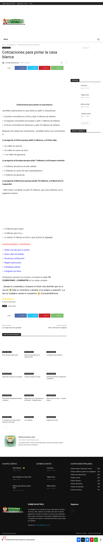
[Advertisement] (63, 22)
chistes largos (12, 306)
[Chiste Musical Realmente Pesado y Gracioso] (12, 389)
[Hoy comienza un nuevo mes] (6, 479)
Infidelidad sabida (12, 267)
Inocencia (84, 85)
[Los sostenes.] (34, 411)
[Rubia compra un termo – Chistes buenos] (56, 389)
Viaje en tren (85, 95)
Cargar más (85, 123)
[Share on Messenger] (87, 540)
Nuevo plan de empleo (14, 254)
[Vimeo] (97, 3)
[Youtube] (99, 3)
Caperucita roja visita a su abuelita (12, 377)
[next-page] (6, 427)
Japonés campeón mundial (32, 377)
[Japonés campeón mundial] (34, 367)
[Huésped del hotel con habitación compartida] (56, 367)
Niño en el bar (85, 104)
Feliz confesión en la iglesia (57, 328)
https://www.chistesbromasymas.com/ (28, 440)
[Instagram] (91, 3)
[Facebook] (88, 3)
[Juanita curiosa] (75, 116)
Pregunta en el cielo (52, 420)
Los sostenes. (28, 420)
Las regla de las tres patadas (11, 328)
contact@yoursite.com (43, 525)
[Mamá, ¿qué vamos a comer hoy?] (6, 488)
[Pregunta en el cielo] (56, 411)
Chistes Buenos (11, 45)
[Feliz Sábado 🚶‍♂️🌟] (6, 470)
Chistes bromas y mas (12, 62)
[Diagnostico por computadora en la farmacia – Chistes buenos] (34, 389)
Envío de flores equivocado (10, 355)
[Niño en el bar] (75, 106)
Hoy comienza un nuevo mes (22, 477)
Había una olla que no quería (16, 250)
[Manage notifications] (4, 537)
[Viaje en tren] (75, 97)
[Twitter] (94, 3)
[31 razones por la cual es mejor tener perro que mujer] (12, 411)
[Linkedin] (22, 448)
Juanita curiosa (86, 113)
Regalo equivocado (12, 262)
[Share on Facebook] (79, 540)
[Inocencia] (75, 88)
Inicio (3, 45)
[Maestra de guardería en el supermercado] (34, 346)
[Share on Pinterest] (92, 540)
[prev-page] (3, 427)
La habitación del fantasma (54, 355)
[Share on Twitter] (83, 540)
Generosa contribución (14, 258)
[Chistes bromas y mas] (3, 63)
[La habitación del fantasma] (56, 346)
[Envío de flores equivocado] (12, 346)
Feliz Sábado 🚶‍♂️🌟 (19, 468)
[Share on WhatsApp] (96, 540)
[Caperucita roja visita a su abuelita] (12, 367)
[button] (98, 39)
